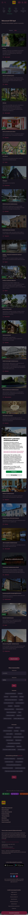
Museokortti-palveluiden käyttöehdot (13, 452)
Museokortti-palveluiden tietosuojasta (14, 451)
